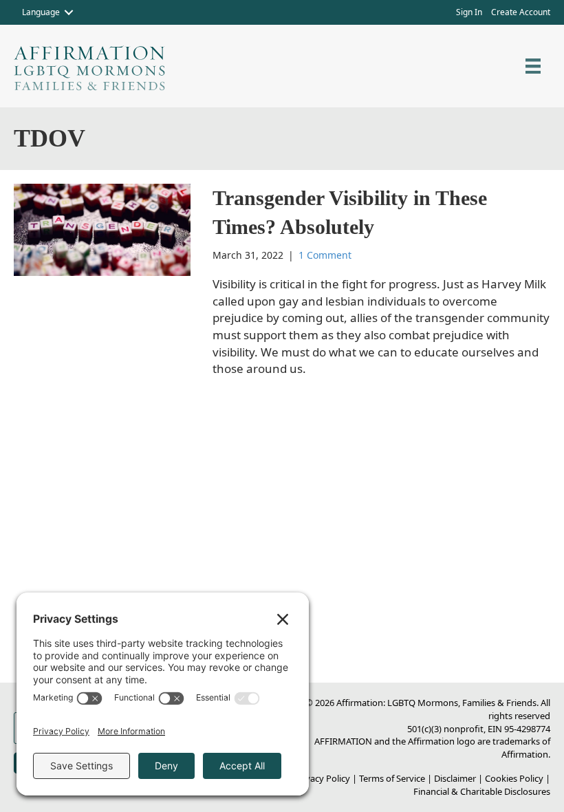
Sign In (469, 12)
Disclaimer (455, 778)
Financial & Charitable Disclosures (481, 791)
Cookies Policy (514, 778)
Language (41, 12)
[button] (69, 12)
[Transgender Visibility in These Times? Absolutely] (102, 229)
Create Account (520, 12)
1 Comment (325, 254)
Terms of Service (392, 778)
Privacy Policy (322, 778)
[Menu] (533, 66)
